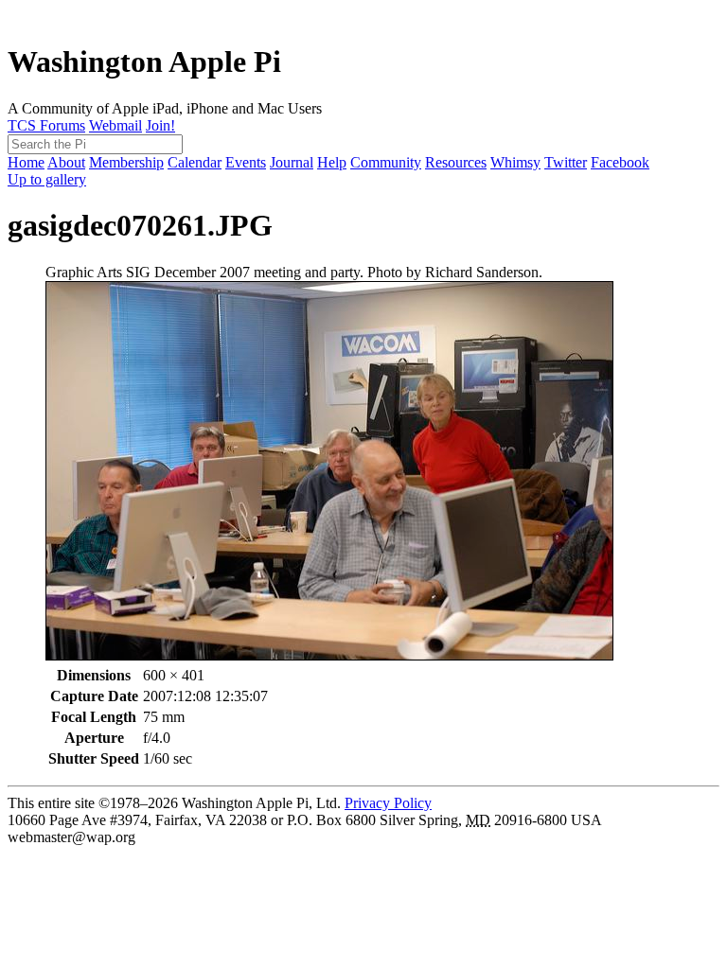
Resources (456, 162)
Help (331, 162)
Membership (126, 162)
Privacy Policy (388, 803)
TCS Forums (46, 125)
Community (385, 162)
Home (26, 162)
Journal (291, 162)
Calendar (195, 162)
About (66, 162)
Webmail (115, 125)
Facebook (620, 162)
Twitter (565, 162)
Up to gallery (47, 179)
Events (245, 162)
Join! (160, 125)
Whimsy (515, 162)
